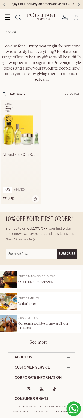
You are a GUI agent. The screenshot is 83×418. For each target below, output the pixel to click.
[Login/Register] (65, 18)
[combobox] (41, 32)
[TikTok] (54, 389)
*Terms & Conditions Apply (20, 239)
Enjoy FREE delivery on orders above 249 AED (42, 4)
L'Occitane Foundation (53, 406)
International (21, 411)
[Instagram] (29, 389)
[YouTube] (42, 389)
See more (39, 342)
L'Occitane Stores (26, 406)
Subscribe (67, 254)
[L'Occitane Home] (41, 16)
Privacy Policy (62, 411)
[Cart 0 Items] (76, 18)
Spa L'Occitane (41, 411)
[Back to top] (72, 406)
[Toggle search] (18, 17)
